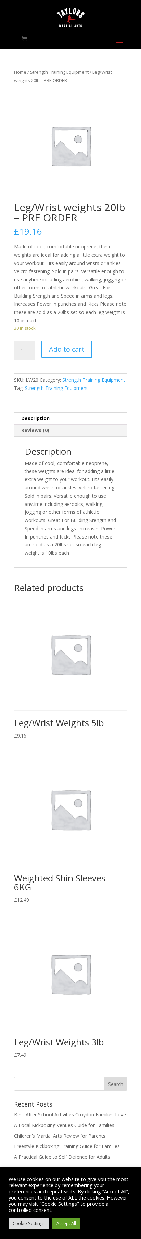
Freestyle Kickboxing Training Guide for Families (67, 1146)
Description (35, 418)
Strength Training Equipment (59, 72)
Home (20, 72)
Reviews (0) (35, 430)
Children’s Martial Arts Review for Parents (59, 1136)
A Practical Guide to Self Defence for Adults (62, 1157)
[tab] (70, 419)
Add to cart (67, 349)
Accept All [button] (66, 1223)
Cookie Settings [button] (29, 1223)
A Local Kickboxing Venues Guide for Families (64, 1125)
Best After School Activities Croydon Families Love (70, 1114)
